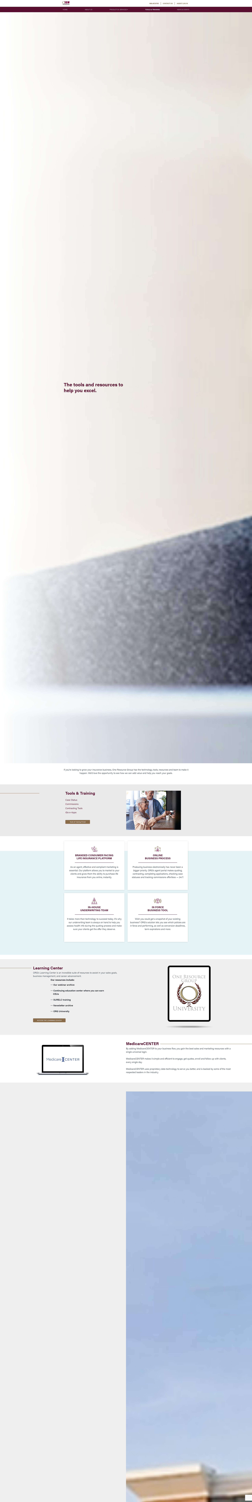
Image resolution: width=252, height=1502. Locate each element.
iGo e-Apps (70, 812)
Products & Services (118, 9)
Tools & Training (152, 9)
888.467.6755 (154, 3)
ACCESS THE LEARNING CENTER (49, 1020)
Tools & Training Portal (78, 822)
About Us (88, 9)
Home (65, 9)
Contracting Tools (73, 808)
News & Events (183, 9)
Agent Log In (182, 3)
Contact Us (168, 3)
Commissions (72, 804)
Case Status (71, 799)
